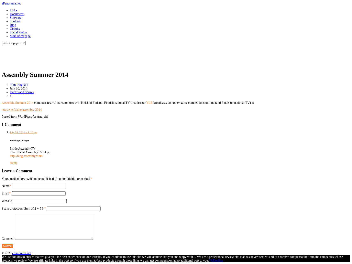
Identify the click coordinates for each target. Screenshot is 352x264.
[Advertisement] (78, 56)
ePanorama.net (11, 3)
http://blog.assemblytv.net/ (26, 156)
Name (5, 186)
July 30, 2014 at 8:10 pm (23, 132)
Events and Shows (22, 92)
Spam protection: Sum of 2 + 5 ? (22, 208)
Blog (13, 25)
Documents (17, 14)
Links (13, 10)
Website (7, 201)
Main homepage (20, 36)
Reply (14, 163)
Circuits (15, 28)
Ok (211, 260)
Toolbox (15, 21)
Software (15, 17)
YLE (149, 102)
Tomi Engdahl (19, 84)
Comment (8, 238)
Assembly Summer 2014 (17, 102)
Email (5, 193)
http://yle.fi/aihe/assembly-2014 (22, 109)
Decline (218, 260)
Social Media (18, 32)
